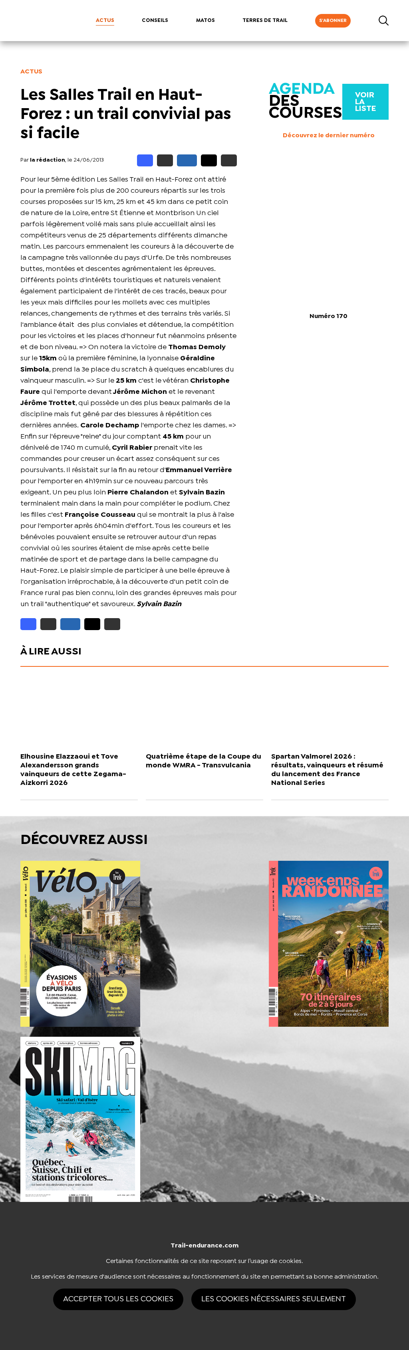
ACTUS (105, 20)
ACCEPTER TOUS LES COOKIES (118, 1299)
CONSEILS (155, 20)
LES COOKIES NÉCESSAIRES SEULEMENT (273, 1299)
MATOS (205, 20)
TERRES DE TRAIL (265, 20)
